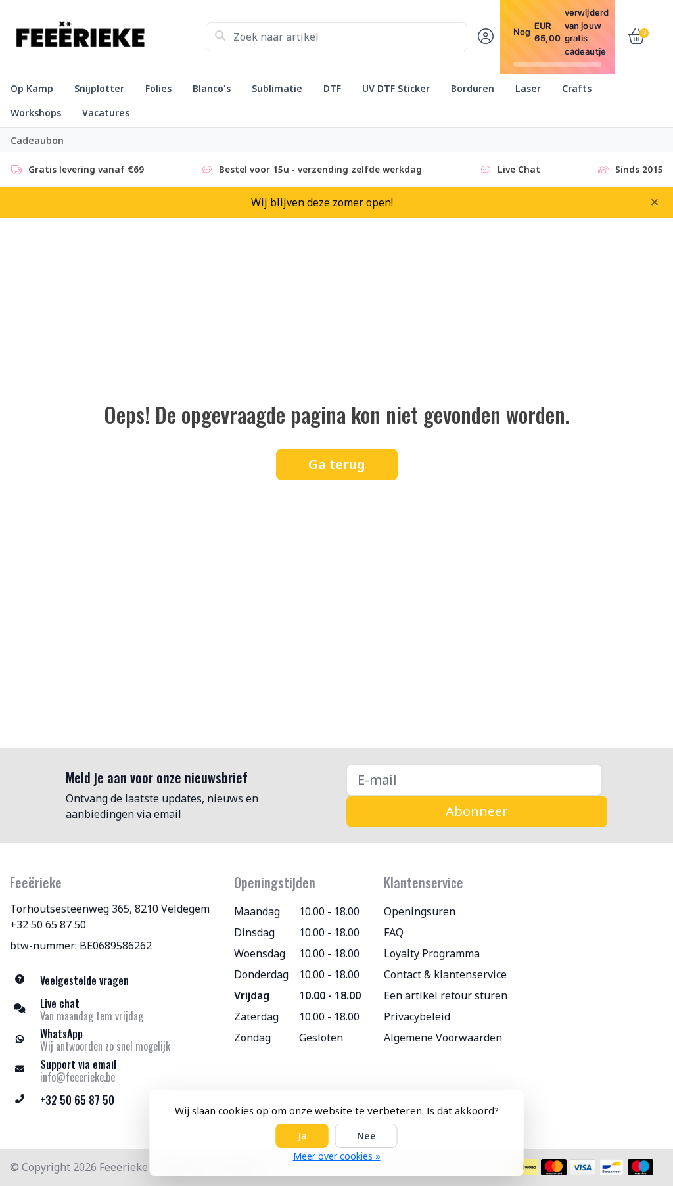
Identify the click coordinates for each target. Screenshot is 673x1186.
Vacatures (105, 112)
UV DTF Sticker (396, 88)
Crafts (577, 88)
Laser (528, 88)
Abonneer (477, 811)
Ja (302, 1135)
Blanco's (212, 88)
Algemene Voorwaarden (443, 1037)
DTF (332, 88)
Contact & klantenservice (445, 974)
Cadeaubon (37, 140)
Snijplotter (99, 88)
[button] (483, 36)
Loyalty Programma (432, 953)
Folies (158, 88)
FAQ (394, 932)
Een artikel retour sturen (445, 995)
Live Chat (519, 169)
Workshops (36, 112)
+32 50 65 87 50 (48, 924)
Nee (366, 1135)
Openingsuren (419, 911)
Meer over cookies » (337, 1156)
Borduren (472, 88)
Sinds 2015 (639, 169)
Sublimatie (277, 88)
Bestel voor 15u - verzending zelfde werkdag (320, 169)
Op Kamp (32, 88)
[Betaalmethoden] (525, 1167)
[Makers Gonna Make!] (108, 37)
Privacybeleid (417, 1016)
